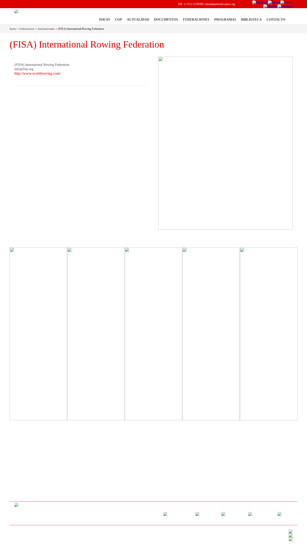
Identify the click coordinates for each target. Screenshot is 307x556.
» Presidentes (22, 472)
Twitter (212, 513)
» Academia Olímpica (218, 459)
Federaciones (196, 19)
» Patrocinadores (23, 485)
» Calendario (117, 446)
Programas (225, 19)
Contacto (275, 19)
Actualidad (138, 19)
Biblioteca (251, 19)
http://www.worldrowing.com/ (37, 73)
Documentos (166, 19)
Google (238, 513)
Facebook (184, 513)
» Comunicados (71, 459)
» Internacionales (167, 446)
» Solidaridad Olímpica (219, 446)
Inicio (104, 19)
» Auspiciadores (23, 492)
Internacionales (46, 29)
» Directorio (21, 466)
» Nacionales (165, 453)
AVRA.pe (34, 534)
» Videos (67, 472)
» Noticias (68, 453)
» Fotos (66, 466)
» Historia (20, 453)
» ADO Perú (213, 472)
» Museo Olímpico (217, 466)
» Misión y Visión (24, 459)
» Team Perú (213, 453)
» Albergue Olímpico (26, 479)
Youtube (267, 513)
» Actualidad (69, 446)
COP (118, 19)
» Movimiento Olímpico (28, 446)
